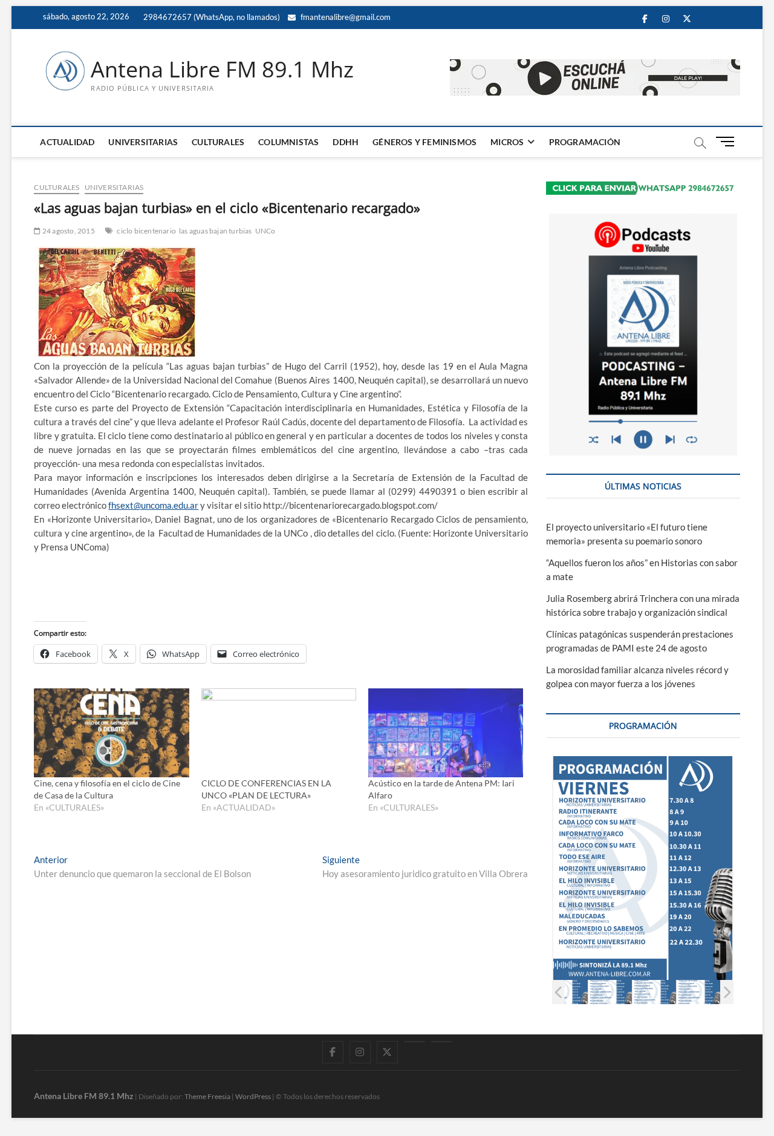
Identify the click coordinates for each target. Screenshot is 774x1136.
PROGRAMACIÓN (584, 142)
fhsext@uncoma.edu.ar (153, 505)
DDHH (346, 142)
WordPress (253, 1096)
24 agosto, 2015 (67, 230)
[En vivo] (441, 1041)
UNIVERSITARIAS (143, 142)
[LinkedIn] (414, 1041)
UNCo (265, 230)
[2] (566, 992)
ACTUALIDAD (67, 142)
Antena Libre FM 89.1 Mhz (222, 69)
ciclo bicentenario (146, 230)
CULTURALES (218, 142)
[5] (698, 992)
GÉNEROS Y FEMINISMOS (424, 142)
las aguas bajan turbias (215, 230)
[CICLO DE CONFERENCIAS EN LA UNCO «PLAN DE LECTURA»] (278, 732)
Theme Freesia (207, 1096)
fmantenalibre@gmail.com (345, 17)
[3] (610, 992)
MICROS (507, 142)
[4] (654, 992)
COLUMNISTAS (288, 142)
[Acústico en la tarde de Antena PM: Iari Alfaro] (445, 732)
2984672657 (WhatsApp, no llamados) (210, 17)
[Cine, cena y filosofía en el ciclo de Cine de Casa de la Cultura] (111, 732)
